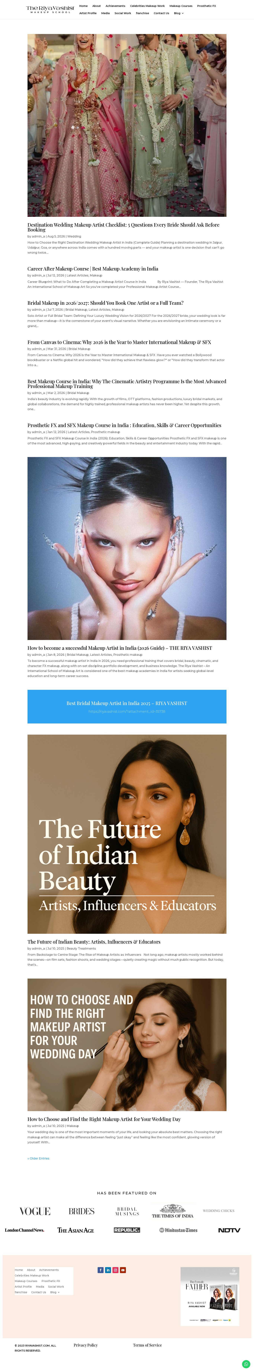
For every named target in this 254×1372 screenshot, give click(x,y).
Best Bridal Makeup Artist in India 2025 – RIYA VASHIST (127, 703)
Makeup (96, 275)
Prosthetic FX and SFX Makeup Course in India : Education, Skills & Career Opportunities (124, 425)
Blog (177, 13)
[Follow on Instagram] (115, 1270)
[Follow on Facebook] (101, 1270)
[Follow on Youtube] (123, 1270)
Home (83, 6)
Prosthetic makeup (105, 432)
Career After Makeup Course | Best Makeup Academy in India (93, 268)
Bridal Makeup (76, 309)
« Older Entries (38, 1158)
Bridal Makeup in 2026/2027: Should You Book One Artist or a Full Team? (106, 303)
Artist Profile (88, 13)
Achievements (115, 6)
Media (105, 13)
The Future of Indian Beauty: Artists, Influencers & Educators (94, 941)
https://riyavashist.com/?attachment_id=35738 (127, 712)
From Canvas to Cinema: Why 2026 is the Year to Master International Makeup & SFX (119, 342)
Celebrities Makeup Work (147, 6)
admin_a (38, 236)
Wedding (74, 236)
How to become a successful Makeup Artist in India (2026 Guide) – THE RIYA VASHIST (120, 648)
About (96, 6)
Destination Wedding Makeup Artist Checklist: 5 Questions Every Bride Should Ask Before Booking (123, 227)
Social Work (123, 13)
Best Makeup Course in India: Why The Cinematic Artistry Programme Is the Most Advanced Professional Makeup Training (127, 383)
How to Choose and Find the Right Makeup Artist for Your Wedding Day (104, 1119)
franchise (142, 13)
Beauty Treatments (81, 948)
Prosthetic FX (206, 6)
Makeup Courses (181, 6)
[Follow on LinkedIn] (108, 1270)
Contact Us (161, 13)
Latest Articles (78, 275)
